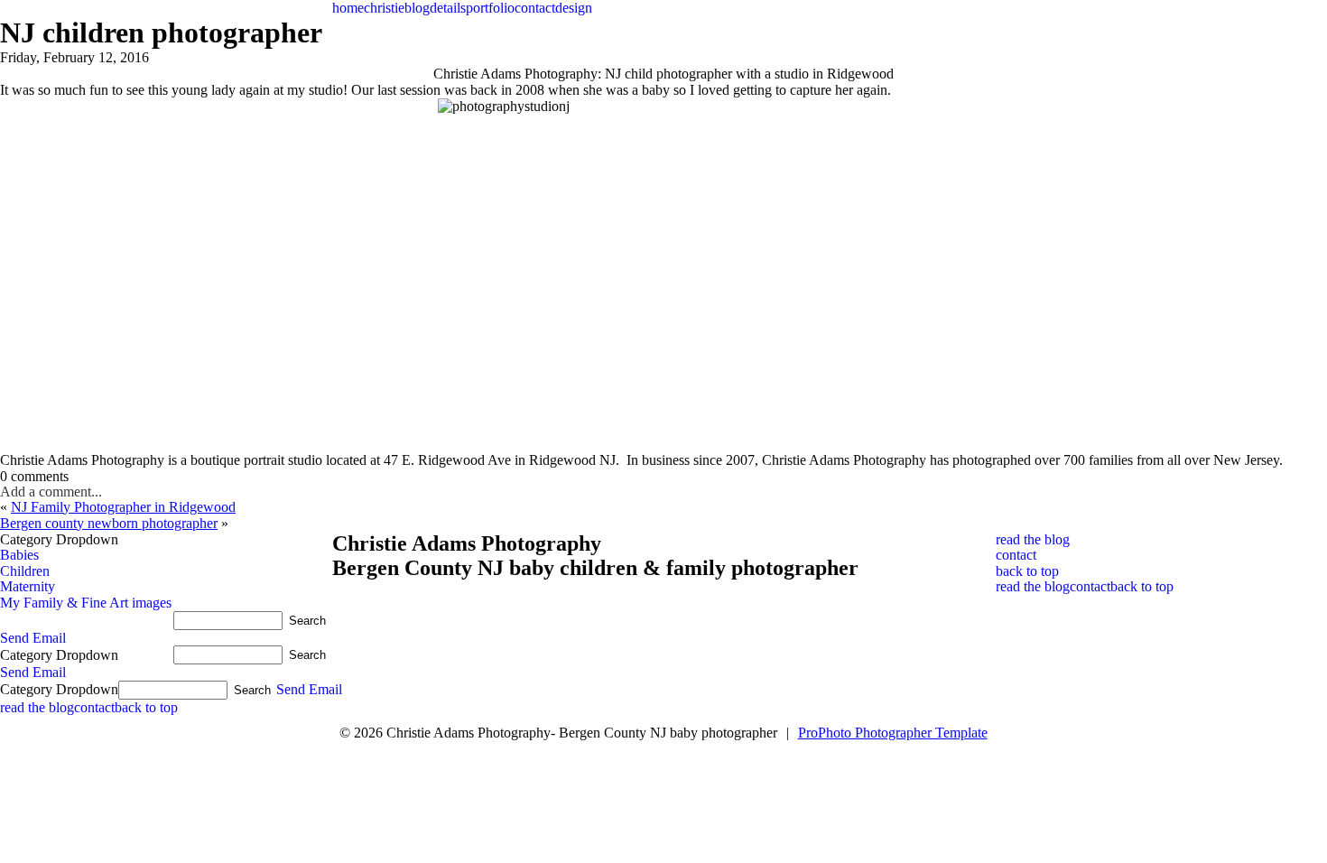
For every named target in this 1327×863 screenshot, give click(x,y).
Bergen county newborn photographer (109, 523)
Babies (19, 554)
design (573, 7)
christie (384, 7)
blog (417, 7)
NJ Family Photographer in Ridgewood (123, 507)
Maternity (27, 586)
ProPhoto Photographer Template (893, 732)
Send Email (33, 637)
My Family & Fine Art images (86, 602)
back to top (1142, 586)
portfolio (490, 7)
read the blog (1033, 586)
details (448, 7)
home (348, 7)
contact (535, 7)
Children (25, 571)
